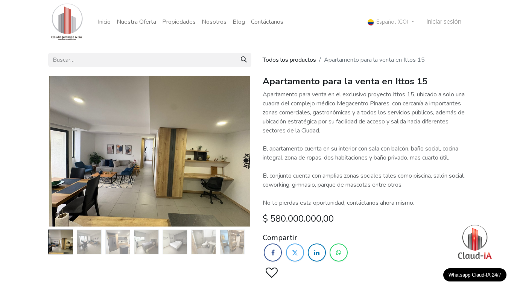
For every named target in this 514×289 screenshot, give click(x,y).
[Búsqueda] (243, 60)
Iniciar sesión (443, 21)
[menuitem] (104, 21)
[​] (273, 252)
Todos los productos (289, 60)
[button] (63, 151)
